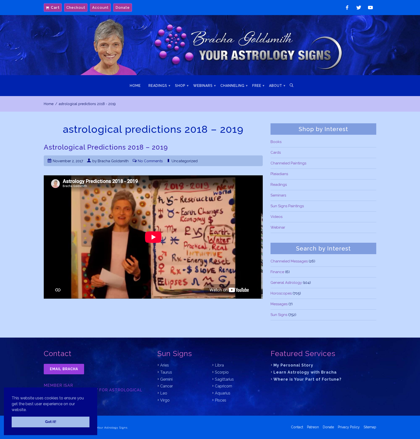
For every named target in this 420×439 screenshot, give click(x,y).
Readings (158, 86)
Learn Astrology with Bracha (305, 372)
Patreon (313, 427)
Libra (219, 365)
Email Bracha (64, 369)
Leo (163, 393)
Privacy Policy (349, 427)
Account (100, 7)
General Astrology (286, 282)
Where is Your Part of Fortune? (307, 379)
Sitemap (370, 427)
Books (276, 142)
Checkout (75, 7)
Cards (276, 152)
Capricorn (223, 386)
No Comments (150, 161)
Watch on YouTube (370, 7)
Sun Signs (279, 315)
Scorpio (222, 372)
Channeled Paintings (288, 163)
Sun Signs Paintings (287, 206)
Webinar (278, 227)
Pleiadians (279, 174)
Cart (55, 7)
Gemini (166, 379)
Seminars (278, 195)
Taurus (166, 372)
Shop (180, 86)
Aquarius (222, 393)
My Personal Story (293, 365)
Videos (276, 217)
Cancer (166, 386)
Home (135, 86)
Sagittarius (224, 379)
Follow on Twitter (359, 7)
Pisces (220, 400)
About (275, 86)
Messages (279, 304)
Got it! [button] (50, 422)
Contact (297, 427)
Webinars (203, 86)
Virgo (165, 400)
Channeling (232, 86)
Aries (164, 365)
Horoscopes (281, 293)
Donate (122, 7)
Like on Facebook (347, 7)
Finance (277, 272)
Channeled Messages (289, 261)
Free (256, 86)
